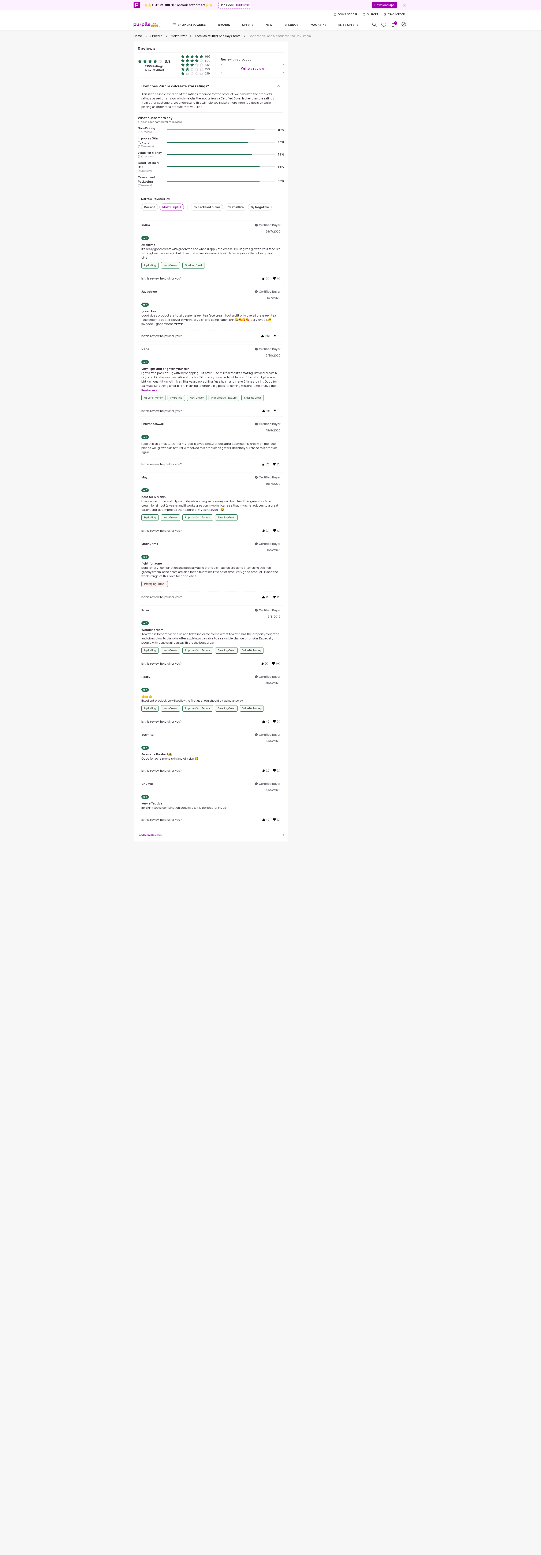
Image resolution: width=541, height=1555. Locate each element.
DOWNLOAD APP (347, 14)
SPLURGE (291, 25)
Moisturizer (179, 36)
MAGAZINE (318, 25)
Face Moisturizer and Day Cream (217, 36)
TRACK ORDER (396, 14)
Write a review (252, 68)
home (138, 36)
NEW (269, 25)
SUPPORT (372, 14)
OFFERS (247, 25)
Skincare (156, 36)
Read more (148, 390)
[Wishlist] (383, 24)
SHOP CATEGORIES (192, 25)
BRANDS (224, 25)
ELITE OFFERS (348, 25)
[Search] (374, 24)
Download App (384, 5)
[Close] (404, 5)
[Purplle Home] (142, 24)
